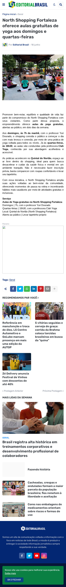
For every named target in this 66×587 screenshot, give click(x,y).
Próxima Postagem (52, 391)
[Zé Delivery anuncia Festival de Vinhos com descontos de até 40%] (16, 361)
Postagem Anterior (13, 391)
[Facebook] (13, 289)
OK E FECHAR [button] (14, 579)
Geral (20, 14)
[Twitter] (20, 289)
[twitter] (29, 556)
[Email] (48, 289)
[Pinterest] (41, 289)
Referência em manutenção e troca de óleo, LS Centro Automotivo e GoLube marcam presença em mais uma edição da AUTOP (15, 335)
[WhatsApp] (27, 289)
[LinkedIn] (34, 289)
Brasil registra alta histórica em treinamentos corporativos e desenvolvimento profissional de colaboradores (30, 449)
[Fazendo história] (13, 469)
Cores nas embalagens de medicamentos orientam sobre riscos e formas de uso (45, 509)
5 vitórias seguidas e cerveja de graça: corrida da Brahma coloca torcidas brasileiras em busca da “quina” (49, 331)
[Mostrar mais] (54, 289)
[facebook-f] (22, 556)
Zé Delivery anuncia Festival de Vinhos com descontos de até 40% (15, 379)
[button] (3, 4)
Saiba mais (10, 573)
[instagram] (44, 556)
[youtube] (37, 556)
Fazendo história (39, 469)
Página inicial (9, 14)
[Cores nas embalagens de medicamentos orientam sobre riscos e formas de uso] (13, 509)
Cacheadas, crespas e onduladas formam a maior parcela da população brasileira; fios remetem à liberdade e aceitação (45, 489)
